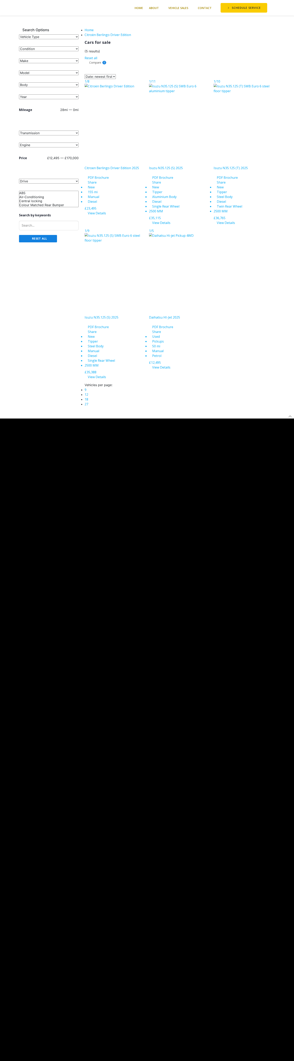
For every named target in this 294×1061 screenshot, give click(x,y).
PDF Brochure (98, 177)
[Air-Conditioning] (48, 197)
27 (86, 404)
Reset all (91, 58)
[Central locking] (48, 201)
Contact (205, 8)
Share (92, 182)
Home (139, 8)
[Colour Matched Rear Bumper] (48, 205)
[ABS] (48, 193)
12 (86, 394)
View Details (96, 213)
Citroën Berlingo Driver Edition (108, 35)
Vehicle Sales (178, 8)
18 (86, 399)
